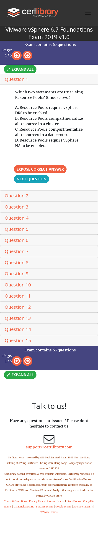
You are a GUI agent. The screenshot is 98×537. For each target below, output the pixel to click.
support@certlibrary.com (49, 447)
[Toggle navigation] (88, 12)
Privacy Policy (37, 501)
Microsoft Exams (83, 506)
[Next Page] (27, 55)
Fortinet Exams (44, 506)
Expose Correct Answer (40, 169)
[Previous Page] (17, 55)
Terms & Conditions (15, 501)
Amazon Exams (55, 501)
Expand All (22, 69)
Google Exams (63, 506)
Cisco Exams (74, 501)
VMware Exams (49, 512)
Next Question (31, 179)
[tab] (49, 79)
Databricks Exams (24, 506)
